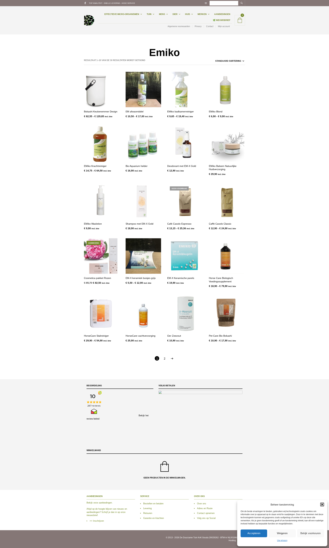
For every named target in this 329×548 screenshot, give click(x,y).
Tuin (149, 14)
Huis (187, 14)
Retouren (147, 513)
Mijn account (224, 26)
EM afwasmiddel (134, 111)
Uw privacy (282, 540)
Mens (162, 14)
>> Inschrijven (97, 521)
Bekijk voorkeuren (310, 533)
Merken (202, 14)
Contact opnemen (206, 513)
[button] (322, 504)
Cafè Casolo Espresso (179, 223)
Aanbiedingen (222, 14)
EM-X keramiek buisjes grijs (141, 278)
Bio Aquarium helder (137, 166)
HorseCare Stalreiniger (96, 335)
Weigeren (282, 533)
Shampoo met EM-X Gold (139, 223)
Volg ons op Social (206, 518)
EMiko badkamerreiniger (180, 111)
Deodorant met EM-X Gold (181, 166)
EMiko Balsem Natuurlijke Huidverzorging (222, 168)
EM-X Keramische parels (180, 278)
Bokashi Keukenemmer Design (100, 111)
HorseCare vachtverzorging (140, 335)
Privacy (198, 26)
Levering (147, 508)
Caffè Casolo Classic (220, 223)
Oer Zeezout (174, 335)
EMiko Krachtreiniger (95, 166)
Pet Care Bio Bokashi (220, 335)
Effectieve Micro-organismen (121, 14)
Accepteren (253, 533)
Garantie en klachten (153, 518)
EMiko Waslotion (93, 223)
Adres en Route (204, 508)
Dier (175, 14)
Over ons (201, 503)
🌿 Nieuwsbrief (221, 20)
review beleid (93, 418)
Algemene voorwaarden (179, 26)
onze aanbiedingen (102, 502)
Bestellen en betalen (153, 503)
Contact (209, 26)
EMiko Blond (215, 111)
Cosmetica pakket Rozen (97, 278)
